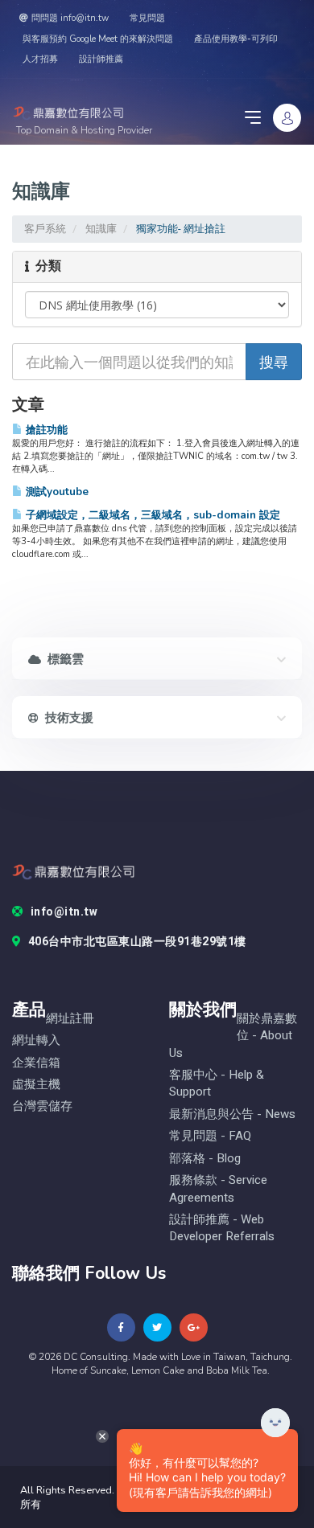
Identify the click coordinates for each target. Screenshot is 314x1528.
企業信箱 (36, 1063)
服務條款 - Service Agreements (218, 1189)
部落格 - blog (205, 1158)
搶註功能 (45, 429)
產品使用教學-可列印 (236, 39)
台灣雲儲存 (42, 1106)
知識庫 (101, 228)
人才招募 (40, 59)
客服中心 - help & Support (216, 1083)
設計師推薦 (101, 59)
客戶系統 (45, 228)
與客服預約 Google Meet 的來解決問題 (98, 39)
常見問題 (147, 18)
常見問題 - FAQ (210, 1136)
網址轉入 (36, 1040)
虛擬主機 (36, 1084)
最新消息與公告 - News (232, 1114)
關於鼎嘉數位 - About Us (233, 1036)
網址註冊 (70, 1018)
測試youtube (56, 491)
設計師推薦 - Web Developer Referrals (222, 1228)
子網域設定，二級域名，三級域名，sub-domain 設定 (151, 514)
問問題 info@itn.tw (70, 18)
